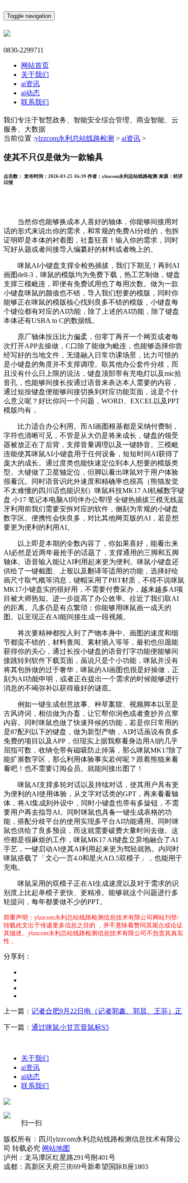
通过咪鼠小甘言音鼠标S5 (70, 1027)
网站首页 (35, 65)
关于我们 (35, 74)
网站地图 (56, 1148)
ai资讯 (30, 83)
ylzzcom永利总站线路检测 (74, 138)
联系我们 (35, 102)
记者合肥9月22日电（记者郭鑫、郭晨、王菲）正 (106, 1011)
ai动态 (30, 93)
